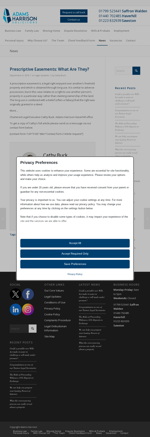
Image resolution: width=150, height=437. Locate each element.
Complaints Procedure (57, 320)
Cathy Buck (60, 75)
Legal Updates (42, 75)
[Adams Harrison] (22, 16)
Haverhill (129, 15)
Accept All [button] (75, 243)
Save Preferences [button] (75, 263)
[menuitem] (13, 31)
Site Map (49, 336)
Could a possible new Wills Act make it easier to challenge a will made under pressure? (127, 99)
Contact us (74, 19)
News (14, 51)
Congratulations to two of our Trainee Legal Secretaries (126, 113)
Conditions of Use (54, 302)
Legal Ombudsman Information (55, 328)
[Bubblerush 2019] (3, 218)
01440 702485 (110, 15)
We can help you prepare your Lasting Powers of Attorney (126, 139)
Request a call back (73, 12)
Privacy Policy (52, 308)
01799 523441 (110, 11)
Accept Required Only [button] (75, 253)
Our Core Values (54, 290)
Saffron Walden (134, 11)
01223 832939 (110, 20)
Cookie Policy (52, 314)
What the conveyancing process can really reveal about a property (126, 152)
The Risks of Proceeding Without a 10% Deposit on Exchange (127, 126)
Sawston (129, 20)
